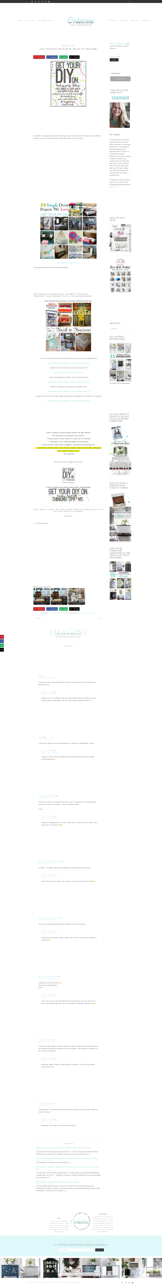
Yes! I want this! (68, 664)
